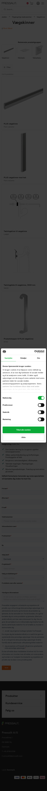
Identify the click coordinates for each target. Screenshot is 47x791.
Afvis (23, 437)
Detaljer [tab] (23, 358)
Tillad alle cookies (23, 430)
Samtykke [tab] (8, 358)
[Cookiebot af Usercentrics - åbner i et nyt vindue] (34, 351)
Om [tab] (38, 358)
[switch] (41, 405)
